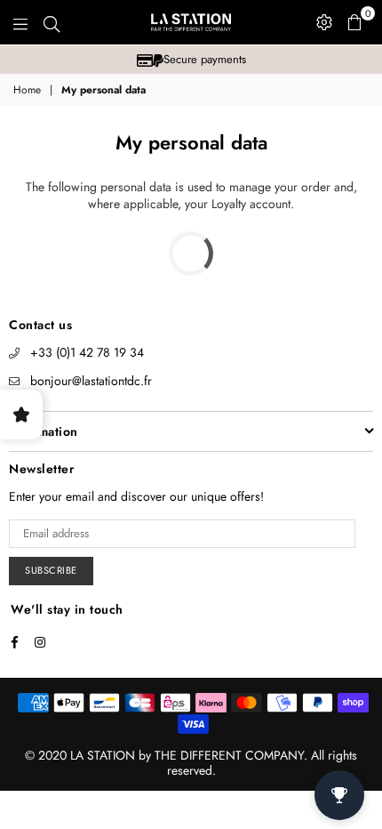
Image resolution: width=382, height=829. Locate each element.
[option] (191, 60)
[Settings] (324, 22)
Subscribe (51, 570)
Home (27, 90)
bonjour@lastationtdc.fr (91, 381)
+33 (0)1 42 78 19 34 (87, 352)
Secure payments (204, 59)
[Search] (52, 22)
